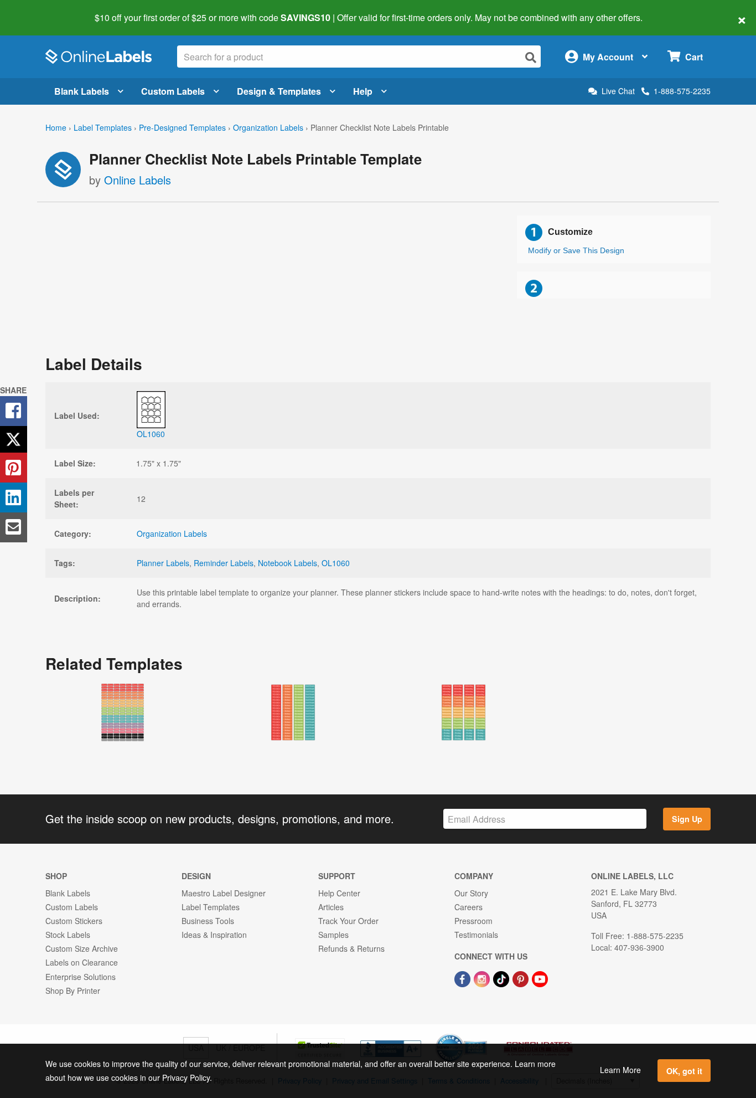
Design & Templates (279, 91)
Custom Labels (173, 91)
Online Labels (137, 180)
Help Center (339, 893)
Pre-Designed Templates (182, 127)
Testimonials (476, 934)
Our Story (471, 893)
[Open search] (531, 57)
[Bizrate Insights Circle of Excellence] (483, 1035)
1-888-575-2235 (682, 90)
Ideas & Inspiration (214, 934)
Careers (468, 906)
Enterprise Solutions (80, 976)
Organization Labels (268, 127)
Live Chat (618, 91)
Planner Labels (163, 562)
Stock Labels (67, 934)
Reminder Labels (223, 562)
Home (55, 127)
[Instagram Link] (483, 977)
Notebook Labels (287, 562)
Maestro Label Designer (224, 893)
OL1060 (336, 562)
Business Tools (208, 920)
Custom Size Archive (81, 948)
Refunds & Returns (351, 948)
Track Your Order (348, 920)
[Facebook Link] (463, 977)
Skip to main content (40, 10)
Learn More (620, 1069)
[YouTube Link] (540, 977)
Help (362, 91)
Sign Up (687, 818)
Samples (333, 934)
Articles (331, 906)
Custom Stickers (73, 920)
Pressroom (473, 920)
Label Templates (103, 127)
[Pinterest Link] (521, 977)
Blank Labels (81, 91)
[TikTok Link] (502, 977)
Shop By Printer (72, 990)
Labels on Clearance (81, 962)
